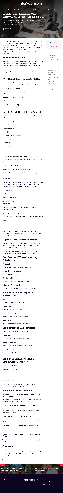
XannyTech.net (6, 53)
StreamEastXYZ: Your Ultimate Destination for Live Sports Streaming (14, 469)
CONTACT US (46, 481)
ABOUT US (46, 479)
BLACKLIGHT (21, 9)
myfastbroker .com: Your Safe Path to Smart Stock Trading (53, 57)
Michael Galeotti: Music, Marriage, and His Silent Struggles (53, 87)
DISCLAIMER (46, 484)
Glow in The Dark (12, 9)
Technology (49, 9)
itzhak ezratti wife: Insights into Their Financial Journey (46, 469)
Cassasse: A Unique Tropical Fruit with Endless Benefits (53, 72)
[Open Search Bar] (54, 9)
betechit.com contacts (9, 461)
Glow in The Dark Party (31, 9)
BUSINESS (42, 9)
